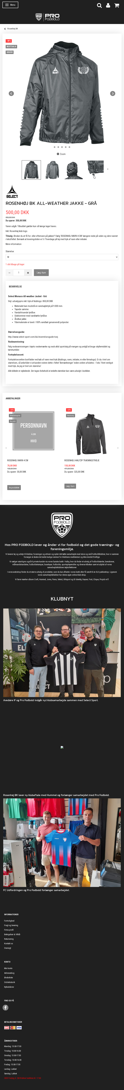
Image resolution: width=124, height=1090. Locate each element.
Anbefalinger (13, 398)
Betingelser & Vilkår (12, 934)
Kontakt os (8, 943)
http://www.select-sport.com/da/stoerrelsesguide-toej (33, 337)
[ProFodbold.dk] (62, 17)
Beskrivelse (15, 286)
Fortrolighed (9, 921)
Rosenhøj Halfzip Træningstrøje (81, 460)
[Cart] (117, 5)
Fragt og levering (11, 925)
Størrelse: (10, 251)
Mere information (13, 244)
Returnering (9, 939)
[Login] (108, 5)
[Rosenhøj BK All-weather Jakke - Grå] (62, 94)
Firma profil (9, 930)
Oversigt (7, 948)
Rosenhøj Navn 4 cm (17, 460)
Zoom (63, 154)
